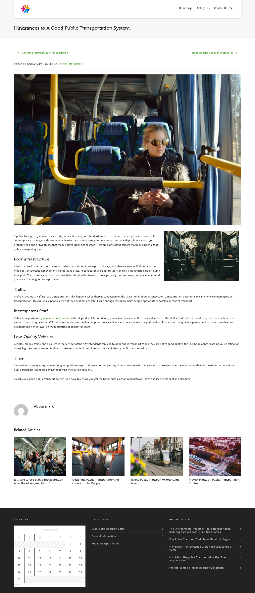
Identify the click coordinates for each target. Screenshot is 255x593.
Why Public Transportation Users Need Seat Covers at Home (200, 548)
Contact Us (220, 8)
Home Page (185, 8)
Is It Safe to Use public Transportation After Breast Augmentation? (199, 559)
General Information (70, 64)
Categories (203, 8)
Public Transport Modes (106, 543)
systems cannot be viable (55, 318)
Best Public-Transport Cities (108, 529)
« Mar (17, 584)
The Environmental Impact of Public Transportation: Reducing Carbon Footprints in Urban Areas (200, 530)
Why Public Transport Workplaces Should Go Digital (199, 539)
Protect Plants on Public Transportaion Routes (197, 568)
